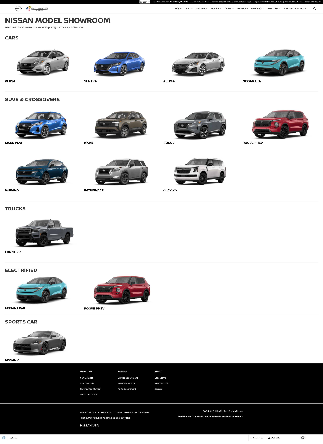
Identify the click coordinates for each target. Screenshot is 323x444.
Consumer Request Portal (96, 418)
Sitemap (117, 412)
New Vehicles (86, 377)
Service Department (128, 377)
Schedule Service (126, 383)
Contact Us (160, 377)
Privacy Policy (88, 412)
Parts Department (127, 389)
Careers (158, 389)
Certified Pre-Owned (90, 389)
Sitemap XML (130, 412)
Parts (228, 8)
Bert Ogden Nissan (233, 411)
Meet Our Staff (162, 383)
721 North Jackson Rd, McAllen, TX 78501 (170, 2)
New (177, 8)
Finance (241, 8)
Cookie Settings (121, 418)
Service (215, 8)
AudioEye (144, 412)
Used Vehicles (87, 383)
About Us (272, 8)
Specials (201, 8)
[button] (314, 8)
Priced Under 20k (88, 394)
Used (187, 8)
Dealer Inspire (234, 416)
